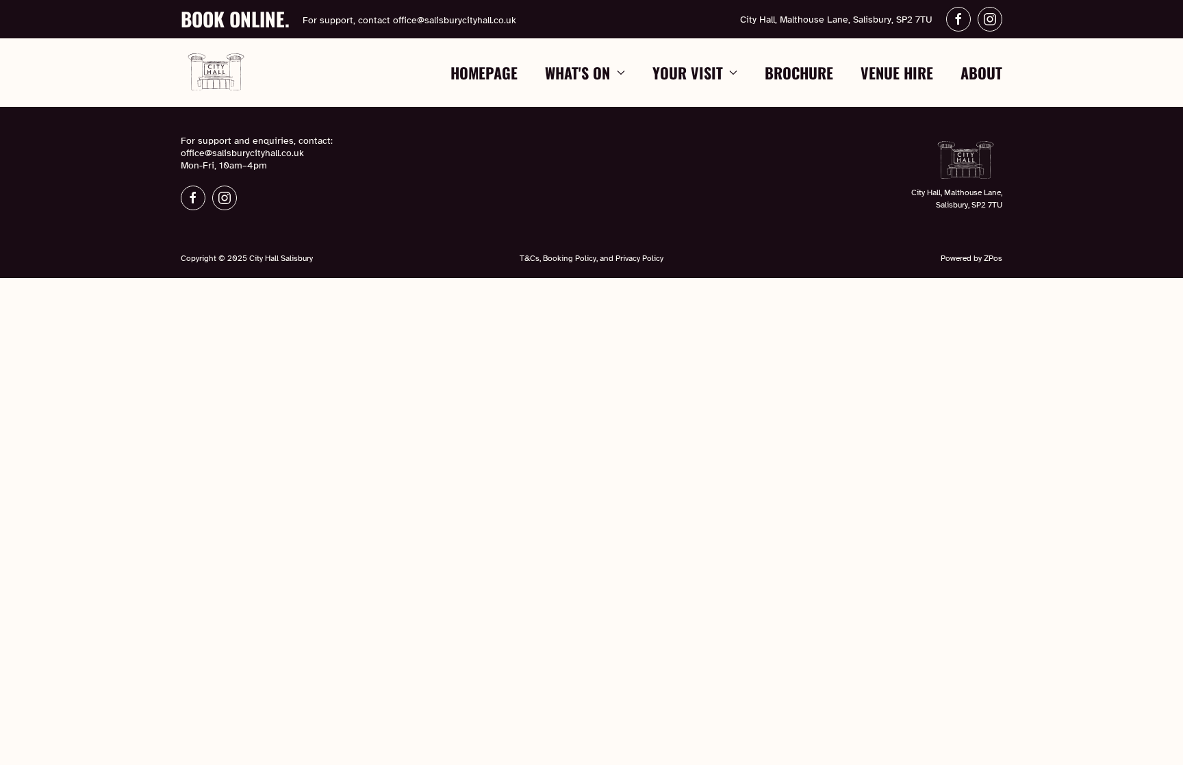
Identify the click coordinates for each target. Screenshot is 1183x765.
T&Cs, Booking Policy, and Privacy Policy (591, 258)
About (981, 73)
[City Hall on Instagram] (224, 198)
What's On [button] (577, 73)
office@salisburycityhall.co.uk (454, 20)
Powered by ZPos (971, 258)
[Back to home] (217, 72)
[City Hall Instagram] (990, 19)
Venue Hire (897, 73)
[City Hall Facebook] (958, 19)
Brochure (799, 73)
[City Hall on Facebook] (193, 198)
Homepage (484, 73)
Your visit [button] (687, 73)
